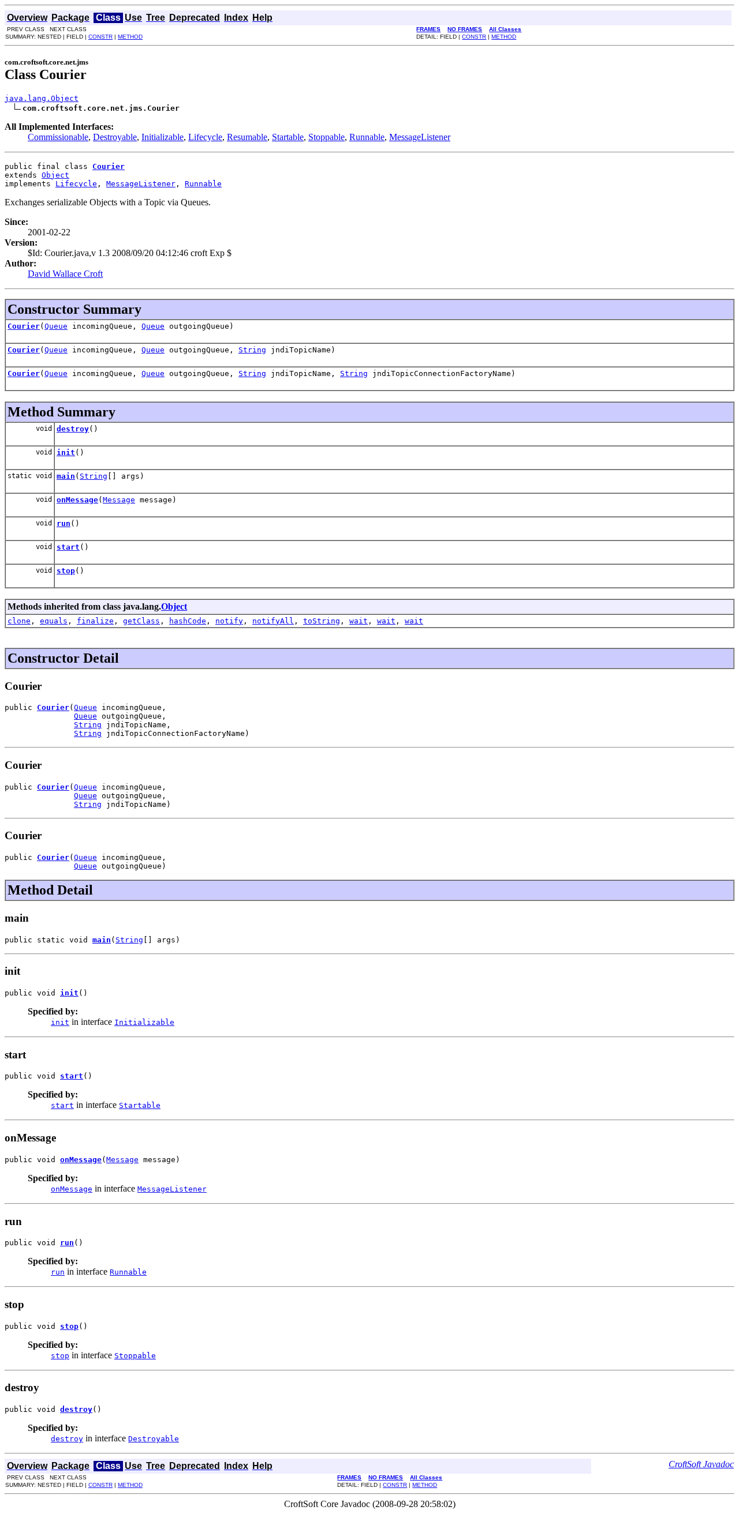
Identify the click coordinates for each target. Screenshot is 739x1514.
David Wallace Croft (65, 274)
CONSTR (100, 36)
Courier (24, 326)
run (63, 523)
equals (54, 621)
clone (19, 621)
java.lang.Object (42, 98)
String (252, 349)
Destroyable (115, 137)
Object (55, 175)
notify (229, 621)
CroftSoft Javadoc (701, 1464)
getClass (141, 621)
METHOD (130, 36)
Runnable (367, 137)
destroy (73, 428)
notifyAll (273, 621)
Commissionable (58, 137)
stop (66, 570)
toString (321, 621)
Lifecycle (205, 137)
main (66, 476)
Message (119, 499)
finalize (95, 621)
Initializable (162, 137)
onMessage (77, 499)
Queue (56, 326)
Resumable (247, 137)
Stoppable (326, 137)
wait (358, 621)
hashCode (187, 621)
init (66, 452)
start (68, 547)
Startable (288, 137)
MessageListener (419, 137)
